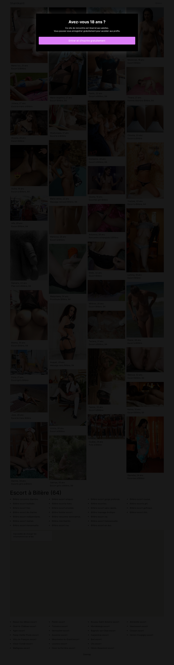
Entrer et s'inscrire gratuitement (87, 40)
